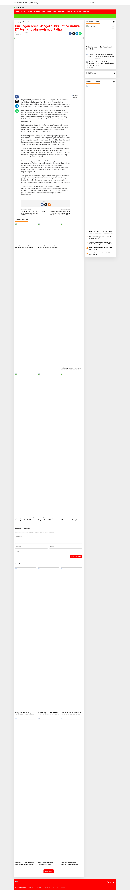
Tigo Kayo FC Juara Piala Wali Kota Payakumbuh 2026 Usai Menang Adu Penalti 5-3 (24, 519)
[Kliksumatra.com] (19, 7)
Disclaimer (39, 887)
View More (48, 871)
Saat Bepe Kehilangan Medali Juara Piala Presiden (100, 248)
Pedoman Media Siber (51, 887)
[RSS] (49, 204)
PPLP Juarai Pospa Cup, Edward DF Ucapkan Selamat (100, 237)
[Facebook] (42, 204)
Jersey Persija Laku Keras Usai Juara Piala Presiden (101, 253)
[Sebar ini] (70, 33)
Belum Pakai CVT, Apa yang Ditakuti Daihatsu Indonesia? (105, 55)
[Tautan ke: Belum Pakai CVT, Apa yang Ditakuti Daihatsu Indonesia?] (90, 55)
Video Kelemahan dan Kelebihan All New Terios (99, 48)
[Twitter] (45, 204)
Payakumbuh (18, 34)
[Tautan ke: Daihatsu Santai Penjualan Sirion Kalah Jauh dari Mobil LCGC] (90, 64)
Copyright (31, 887)
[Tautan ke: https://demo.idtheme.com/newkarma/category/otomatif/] (114, 22)
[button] (114, 2)
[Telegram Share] (76, 33)
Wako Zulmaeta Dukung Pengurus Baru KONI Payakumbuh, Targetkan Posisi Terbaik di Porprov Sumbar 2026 (48, 519)
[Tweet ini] (73, 33)
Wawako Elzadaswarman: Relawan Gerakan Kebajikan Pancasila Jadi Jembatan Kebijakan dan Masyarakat (70, 519)
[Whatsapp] (80, 33)
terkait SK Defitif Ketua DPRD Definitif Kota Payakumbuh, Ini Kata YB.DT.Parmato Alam (33, 212)
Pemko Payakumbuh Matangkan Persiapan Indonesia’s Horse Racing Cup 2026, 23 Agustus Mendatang (71, 369)
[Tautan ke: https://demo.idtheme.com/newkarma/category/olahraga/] (114, 82)
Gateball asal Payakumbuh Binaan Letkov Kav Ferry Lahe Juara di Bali (100, 243)
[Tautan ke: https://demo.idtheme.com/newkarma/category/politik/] (114, 73)
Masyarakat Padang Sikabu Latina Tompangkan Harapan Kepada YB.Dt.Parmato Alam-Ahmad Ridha (59, 212)
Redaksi (62, 887)
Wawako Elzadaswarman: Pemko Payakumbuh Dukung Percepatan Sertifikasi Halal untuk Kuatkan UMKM (48, 246)
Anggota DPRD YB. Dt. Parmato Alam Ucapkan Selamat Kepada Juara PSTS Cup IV (101, 232)
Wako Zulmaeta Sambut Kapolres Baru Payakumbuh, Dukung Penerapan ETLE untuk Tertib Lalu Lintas (24, 246)
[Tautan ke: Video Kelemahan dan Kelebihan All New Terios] (100, 35)
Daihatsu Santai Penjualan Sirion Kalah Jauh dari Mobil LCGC (105, 62)
